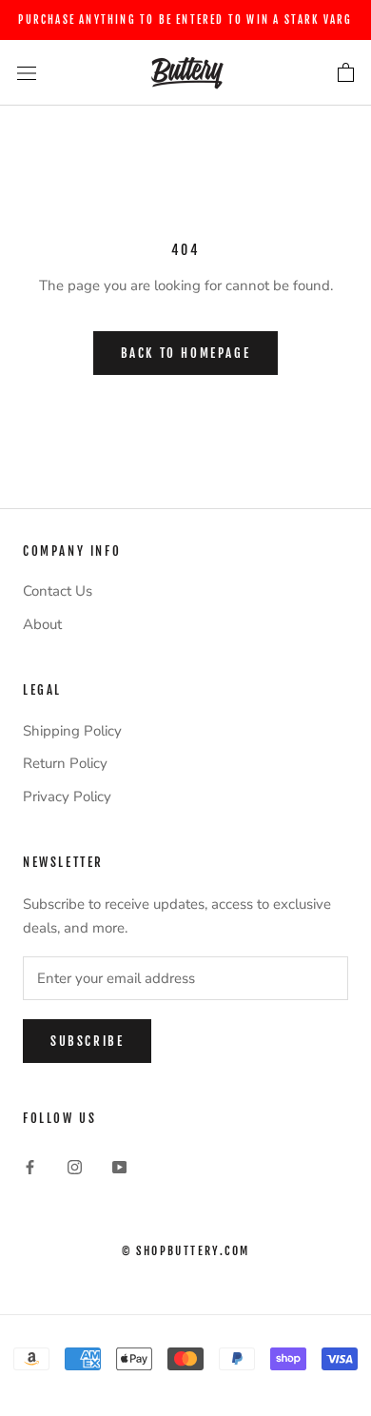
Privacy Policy (67, 796)
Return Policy (65, 763)
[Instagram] (75, 1166)
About (42, 624)
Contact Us (57, 590)
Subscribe (87, 1041)
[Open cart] (346, 73)
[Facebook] (30, 1166)
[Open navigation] (26, 73)
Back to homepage (186, 353)
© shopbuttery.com (186, 1251)
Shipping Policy (72, 730)
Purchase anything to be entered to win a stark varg (185, 20)
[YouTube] (119, 1166)
